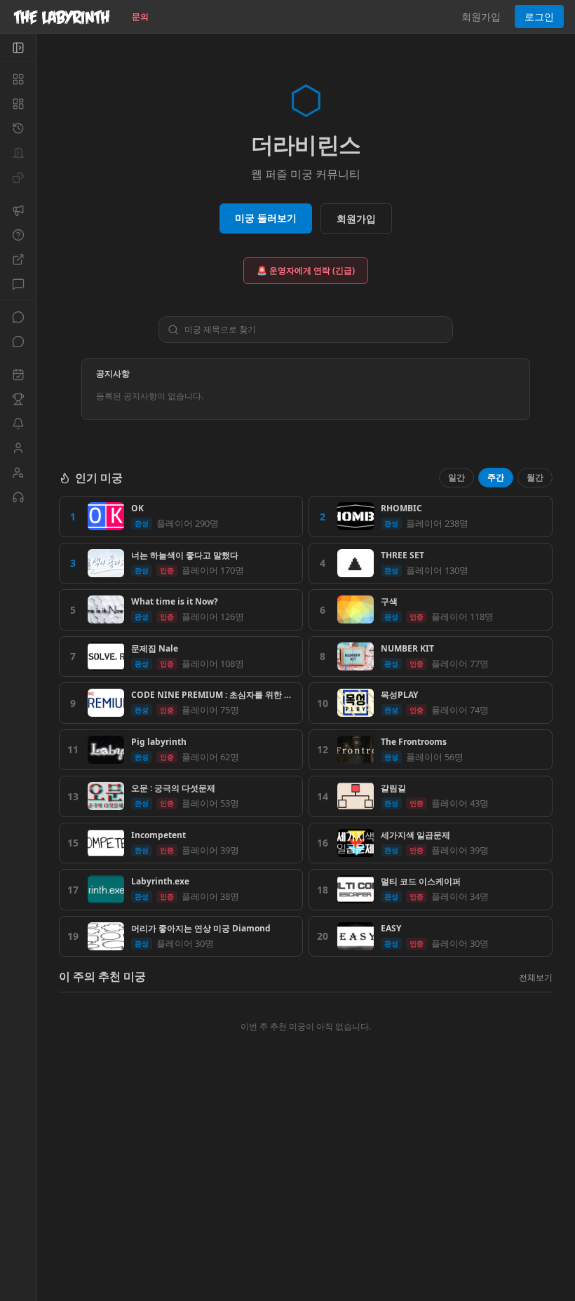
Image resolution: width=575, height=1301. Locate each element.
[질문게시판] (18, 235)
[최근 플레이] (18, 128)
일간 (456, 477)
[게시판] (18, 284)
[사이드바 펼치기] (18, 47)
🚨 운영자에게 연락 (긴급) (306, 270)
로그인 (539, 16)
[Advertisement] (305, 1198)
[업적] (18, 399)
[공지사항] (18, 210)
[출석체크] (18, 374)
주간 (495, 477)
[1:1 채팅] (18, 341)
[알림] (18, 424)
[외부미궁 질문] (18, 259)
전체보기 (536, 977)
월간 (535, 477)
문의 (140, 16)
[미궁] (18, 79)
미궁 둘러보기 (266, 217)
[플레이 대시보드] (18, 104)
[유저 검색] (18, 473)
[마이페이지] (18, 448)
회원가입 (481, 16)
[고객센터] (18, 497)
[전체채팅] (18, 317)
